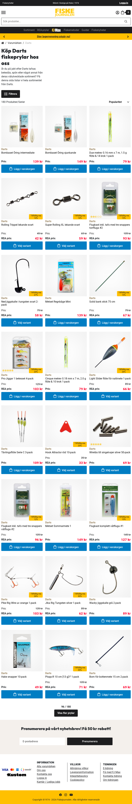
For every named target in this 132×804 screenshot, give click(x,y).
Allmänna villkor (79, 768)
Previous (4, 37)
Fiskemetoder (71, 30)
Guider (85, 30)
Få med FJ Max (111, 772)
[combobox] (61, 21)
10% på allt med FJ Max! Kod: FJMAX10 (66, 36)
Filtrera (13, 93)
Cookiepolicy (77, 779)
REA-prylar (43, 30)
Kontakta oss (44, 774)
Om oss (41, 770)
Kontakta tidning (112, 776)
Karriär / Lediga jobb (48, 781)
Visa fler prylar (66, 713)
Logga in (123, 3)
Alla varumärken (46, 766)
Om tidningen (110, 779)
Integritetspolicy (79, 776)
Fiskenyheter (8, 3)
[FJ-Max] (56, 29)
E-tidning (108, 768)
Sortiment (29, 30)
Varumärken (15, 42)
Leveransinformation (82, 772)
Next (128, 37)
